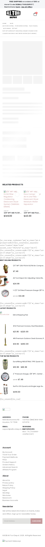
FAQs (4, 459)
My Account (7, 452)
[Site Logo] (13, 14)
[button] (4, 14)
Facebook (4, 441)
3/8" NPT (6, 211)
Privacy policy (8, 483)
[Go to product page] (12, 199)
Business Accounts (10, 500)
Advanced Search (10, 467)
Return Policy (7, 485)
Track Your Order (9, 454)
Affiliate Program (9, 469)
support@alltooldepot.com (13, 429)
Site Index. (6, 495)
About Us (6, 480)
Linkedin (14, 441)
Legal (4, 490)
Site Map (6, 493)
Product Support (9, 462)
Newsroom (7, 498)
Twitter (9, 441)
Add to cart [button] (17, 194)
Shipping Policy (8, 488)
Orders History (8, 464)
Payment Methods (10, 457)
